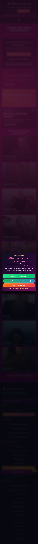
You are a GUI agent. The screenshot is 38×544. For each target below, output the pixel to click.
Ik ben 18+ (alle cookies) (19, 276)
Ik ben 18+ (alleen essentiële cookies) (19, 281)
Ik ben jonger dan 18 (19, 285)
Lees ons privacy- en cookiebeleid (18, 288)
